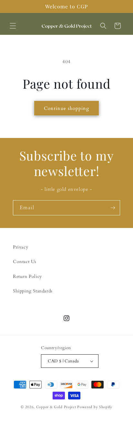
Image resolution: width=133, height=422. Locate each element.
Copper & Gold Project (56, 407)
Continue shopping (66, 108)
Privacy (20, 247)
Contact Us (24, 262)
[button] (13, 26)
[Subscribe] (113, 207)
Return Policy (27, 276)
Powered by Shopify (94, 407)
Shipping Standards (33, 291)
